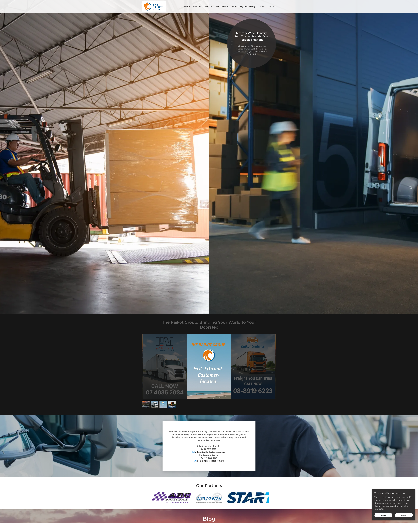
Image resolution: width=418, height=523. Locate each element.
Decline (383, 515)
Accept (403, 515)
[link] (154, 6)
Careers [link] (262, 6)
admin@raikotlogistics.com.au (210, 452)
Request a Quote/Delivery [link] (243, 6)
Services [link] (209, 6)
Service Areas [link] (222, 6)
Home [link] (187, 6)
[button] (272, 6)
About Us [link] (197, 6)
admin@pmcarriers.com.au (210, 460)
